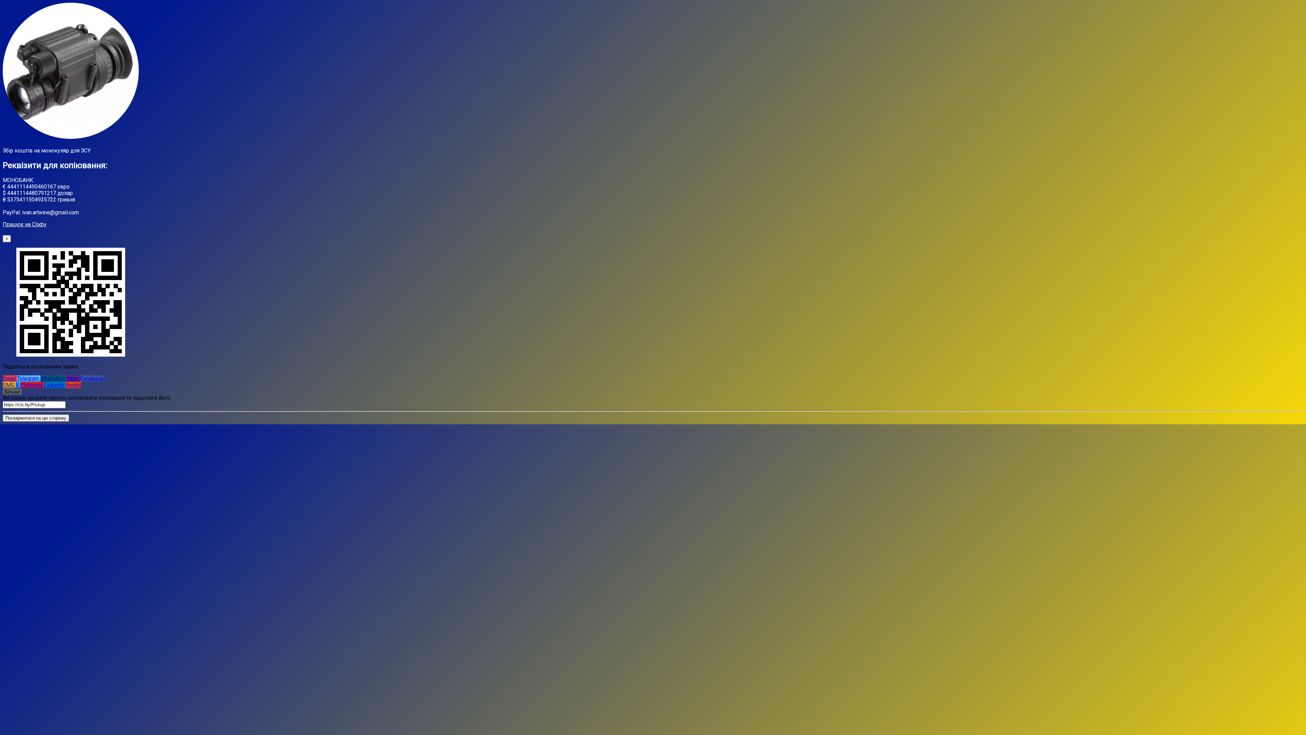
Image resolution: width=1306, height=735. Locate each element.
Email (10, 378)
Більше (12, 391)
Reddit (73, 385)
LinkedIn (55, 385)
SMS (9, 385)
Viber (73, 378)
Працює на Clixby (25, 224)
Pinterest (32, 385)
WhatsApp (53, 378)
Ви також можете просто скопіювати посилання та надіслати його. (87, 398)
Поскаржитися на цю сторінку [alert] (35, 418)
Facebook (92, 378)
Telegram (28, 378)
